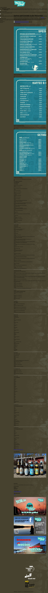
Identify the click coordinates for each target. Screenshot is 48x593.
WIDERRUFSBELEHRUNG (27, 591)
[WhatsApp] (14, 494)
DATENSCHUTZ (20, 591)
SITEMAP (32, 591)
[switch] (0, 10)
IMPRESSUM (15, 591)
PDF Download (20, 449)
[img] (20, 3)
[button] (24, 20)
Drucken (15, 449)
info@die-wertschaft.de (17, 491)
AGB (22, 591)
